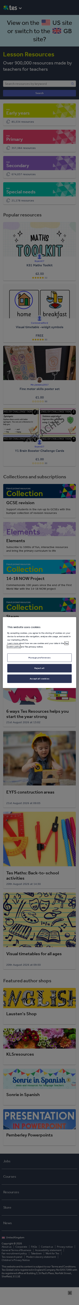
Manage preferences (39, 657)
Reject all (39, 667)
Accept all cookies (39, 678)
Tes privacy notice (34, 646)
